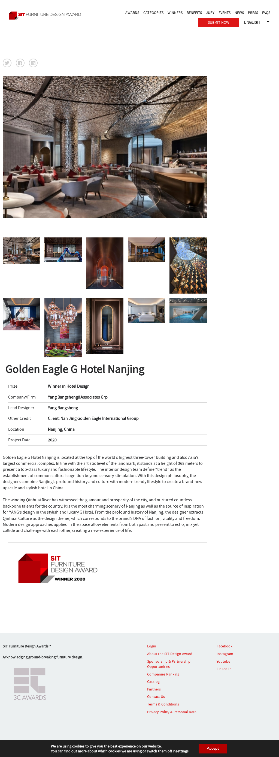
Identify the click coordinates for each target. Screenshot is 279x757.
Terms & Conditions (163, 704)
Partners (154, 689)
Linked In (224, 668)
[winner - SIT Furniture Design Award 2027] (46, 15)
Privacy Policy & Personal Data (171, 711)
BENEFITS (194, 12)
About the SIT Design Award (169, 653)
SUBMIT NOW (218, 22)
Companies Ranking (163, 674)
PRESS (253, 12)
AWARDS (132, 12)
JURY (210, 12)
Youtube (223, 661)
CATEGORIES (153, 12)
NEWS (239, 12)
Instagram (225, 653)
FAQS (266, 12)
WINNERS (175, 12)
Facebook (224, 646)
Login (151, 646)
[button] (7, 63)
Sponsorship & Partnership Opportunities (168, 664)
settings (182, 751)
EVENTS (225, 12)
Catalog (153, 681)
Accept (213, 748)
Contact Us (156, 696)
